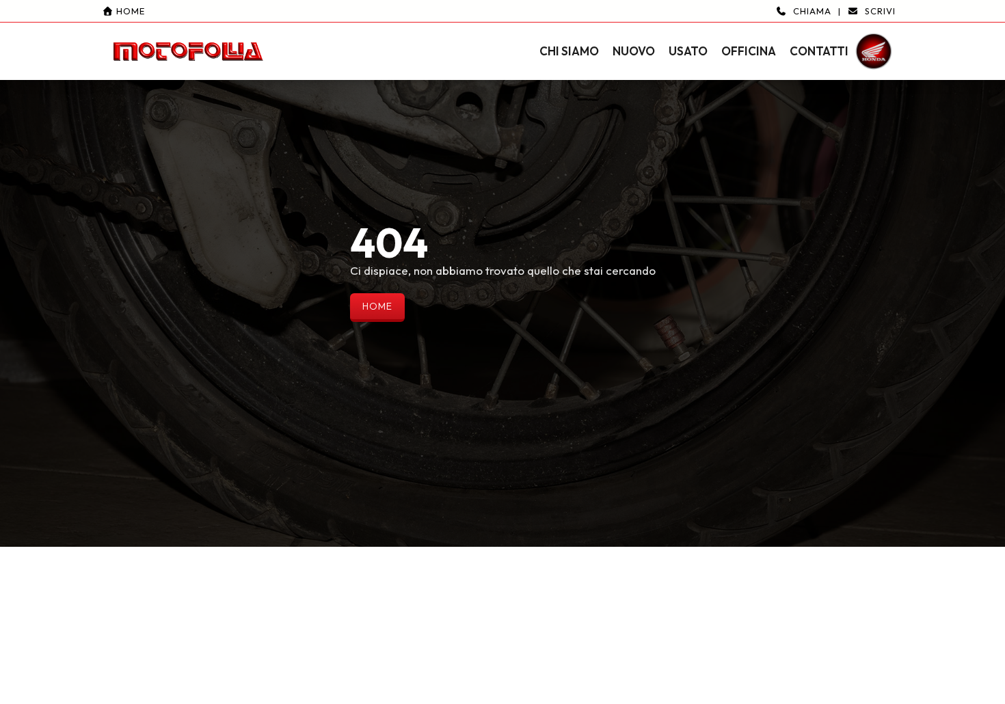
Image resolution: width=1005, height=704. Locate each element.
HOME (377, 306)
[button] (502, 40)
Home (129, 10)
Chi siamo (569, 51)
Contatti (819, 51)
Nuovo (634, 51)
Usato (688, 51)
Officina (748, 51)
